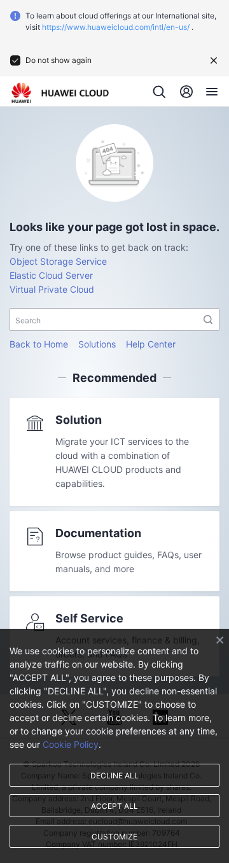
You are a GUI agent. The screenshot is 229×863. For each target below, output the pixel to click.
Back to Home (39, 344)
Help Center (151, 344)
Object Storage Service (58, 261)
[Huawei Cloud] (60, 93)
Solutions (97, 344)
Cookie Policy (71, 744)
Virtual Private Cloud (52, 289)
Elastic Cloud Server (51, 275)
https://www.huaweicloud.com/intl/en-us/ (116, 27)
